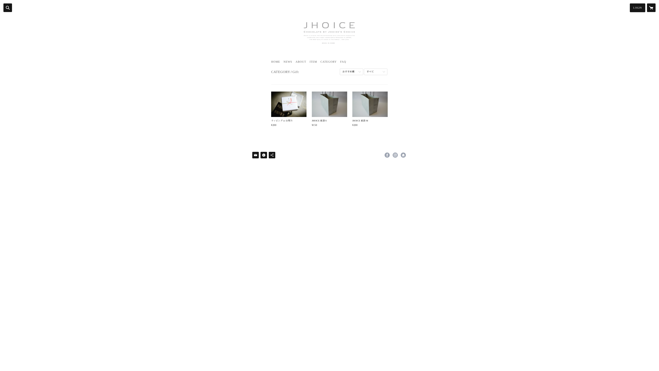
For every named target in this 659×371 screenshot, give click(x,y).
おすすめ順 (348, 71)
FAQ (343, 61)
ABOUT (301, 61)
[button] (637, 7)
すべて (370, 71)
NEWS (288, 61)
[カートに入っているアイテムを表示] (651, 7)
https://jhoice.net (403, 155)
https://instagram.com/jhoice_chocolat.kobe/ (395, 155)
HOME (275, 61)
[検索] (7, 7)
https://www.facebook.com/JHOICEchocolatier (387, 155)
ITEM (313, 61)
